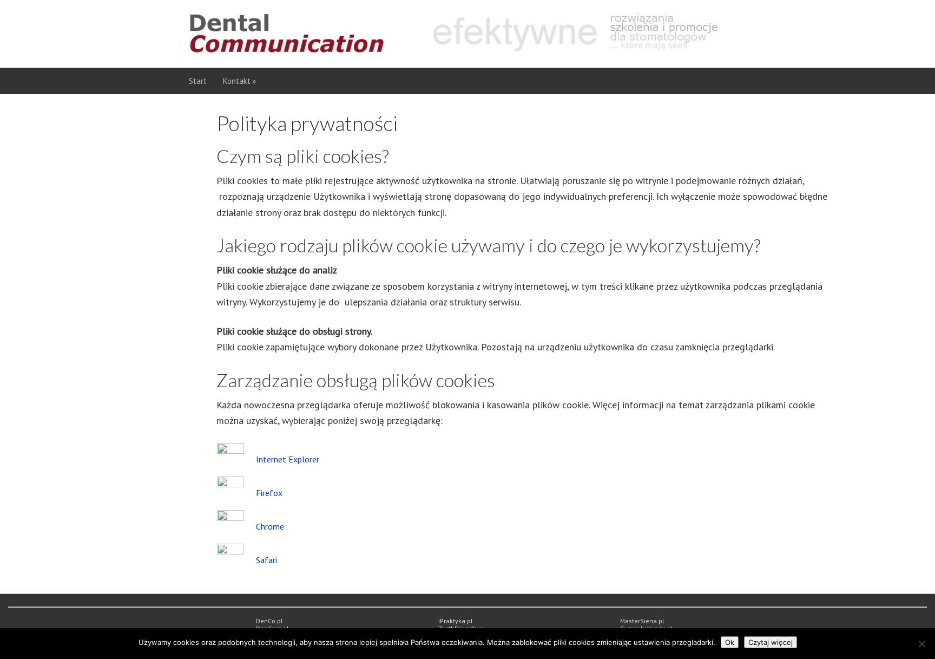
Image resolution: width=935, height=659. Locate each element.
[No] (921, 643)
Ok (729, 642)
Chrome (270, 526)
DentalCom (464, 34)
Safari (266, 559)
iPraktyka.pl (455, 621)
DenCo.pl (269, 621)
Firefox (269, 492)
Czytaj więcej (770, 642)
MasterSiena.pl (642, 621)
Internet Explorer (287, 459)
